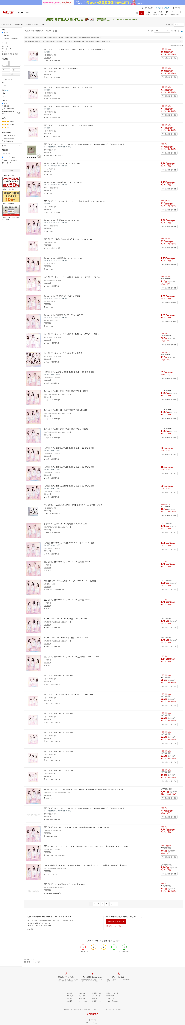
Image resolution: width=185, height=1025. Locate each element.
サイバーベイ (49, 798)
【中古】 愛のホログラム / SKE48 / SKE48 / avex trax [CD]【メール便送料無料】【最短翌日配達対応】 (86, 144)
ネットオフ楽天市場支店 (53, 513)
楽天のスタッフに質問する (116, 921)
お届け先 (4, 93)
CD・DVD (27, 962)
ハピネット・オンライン (53, 874)
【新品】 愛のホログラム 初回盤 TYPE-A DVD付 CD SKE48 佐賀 (69, 543)
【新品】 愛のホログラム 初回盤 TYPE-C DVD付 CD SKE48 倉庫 (69, 448)
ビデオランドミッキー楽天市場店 (55, 855)
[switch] (18, 113)
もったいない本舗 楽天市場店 (54, 155)
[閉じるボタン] (181, 37)
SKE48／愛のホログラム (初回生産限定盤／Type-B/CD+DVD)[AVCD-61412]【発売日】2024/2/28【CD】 (84, 789)
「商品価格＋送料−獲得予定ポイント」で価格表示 (37, 31)
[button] (177, 8)
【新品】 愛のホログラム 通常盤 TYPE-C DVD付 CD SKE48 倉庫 (69, 372)
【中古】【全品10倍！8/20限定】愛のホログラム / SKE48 (69, 87)
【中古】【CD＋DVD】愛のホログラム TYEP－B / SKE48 (70, 125)
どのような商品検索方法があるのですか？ (40, 923)
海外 (8, 90)
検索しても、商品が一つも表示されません (40, 925)
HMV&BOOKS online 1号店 (53, 893)
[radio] (2, 32)
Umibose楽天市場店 (51, 836)
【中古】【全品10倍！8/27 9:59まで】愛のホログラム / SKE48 (71, 695)
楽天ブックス (49, 174)
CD (33, 962)
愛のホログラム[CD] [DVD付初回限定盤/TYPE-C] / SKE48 (66, 391)
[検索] (141, 13)
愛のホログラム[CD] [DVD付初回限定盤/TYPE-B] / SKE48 (66, 638)
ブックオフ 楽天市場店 (52, 286)
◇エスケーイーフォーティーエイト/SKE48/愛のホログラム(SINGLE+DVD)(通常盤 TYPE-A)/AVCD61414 (87, 846)
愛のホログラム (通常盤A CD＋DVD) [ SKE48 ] (61, 220)
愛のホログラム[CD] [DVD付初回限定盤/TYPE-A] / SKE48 (66, 429)
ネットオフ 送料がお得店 (53, 60)
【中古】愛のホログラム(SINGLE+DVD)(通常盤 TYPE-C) (69, 562)
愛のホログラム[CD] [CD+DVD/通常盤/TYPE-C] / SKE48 (65, 524)
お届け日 (4, 100)
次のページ (114, 904)
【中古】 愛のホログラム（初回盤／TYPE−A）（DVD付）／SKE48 (73, 334)
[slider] (2, 66)
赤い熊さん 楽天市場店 (52, 383)
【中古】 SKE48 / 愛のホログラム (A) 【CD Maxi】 (66, 884)
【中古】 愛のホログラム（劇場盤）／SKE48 (64, 353)
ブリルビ (48, 570)
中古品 (4, 85)
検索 (11, 74)
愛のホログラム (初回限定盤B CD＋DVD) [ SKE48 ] (63, 182)
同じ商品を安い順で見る (169, 58)
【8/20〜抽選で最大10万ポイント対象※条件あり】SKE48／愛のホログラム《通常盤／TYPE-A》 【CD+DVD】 (87, 865)
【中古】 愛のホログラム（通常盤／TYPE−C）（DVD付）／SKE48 (73, 277)
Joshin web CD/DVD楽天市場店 (55, 589)
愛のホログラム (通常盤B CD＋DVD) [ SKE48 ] (62, 163)
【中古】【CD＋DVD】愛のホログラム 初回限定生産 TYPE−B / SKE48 (76, 49)
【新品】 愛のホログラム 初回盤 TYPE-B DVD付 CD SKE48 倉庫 (69, 467)
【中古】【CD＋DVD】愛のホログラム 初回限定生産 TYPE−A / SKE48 (75, 201)
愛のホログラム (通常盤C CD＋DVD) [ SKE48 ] (62, 296)
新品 (3, 82)
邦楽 (38, 962)
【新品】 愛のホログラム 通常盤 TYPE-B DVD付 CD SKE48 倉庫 (69, 486)
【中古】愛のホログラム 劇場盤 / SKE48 (63, 68)
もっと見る (30, 929)
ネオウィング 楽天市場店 (53, 400)
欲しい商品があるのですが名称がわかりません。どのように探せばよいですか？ (51, 920)
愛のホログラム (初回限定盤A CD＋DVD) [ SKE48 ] (63, 315)
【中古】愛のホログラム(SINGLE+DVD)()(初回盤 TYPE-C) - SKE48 (73, 657)
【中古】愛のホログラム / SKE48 (60, 676)
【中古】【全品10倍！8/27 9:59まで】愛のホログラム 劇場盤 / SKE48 (74, 505)
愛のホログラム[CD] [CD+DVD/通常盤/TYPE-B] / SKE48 (65, 410)
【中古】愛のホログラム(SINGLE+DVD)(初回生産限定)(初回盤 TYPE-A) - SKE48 (78, 827)
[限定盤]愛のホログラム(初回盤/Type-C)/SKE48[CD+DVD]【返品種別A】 (71, 581)
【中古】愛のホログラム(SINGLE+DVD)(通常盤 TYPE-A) (69, 600)
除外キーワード (6, 163)
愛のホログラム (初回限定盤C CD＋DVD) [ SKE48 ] (63, 258)
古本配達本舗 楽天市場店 (53, 819)
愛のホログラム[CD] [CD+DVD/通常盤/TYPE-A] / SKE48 (65, 619)
